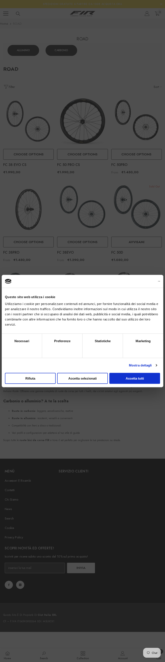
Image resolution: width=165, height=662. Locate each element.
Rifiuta (30, 378)
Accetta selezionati (82, 378)
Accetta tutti (135, 378)
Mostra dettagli (140, 365)
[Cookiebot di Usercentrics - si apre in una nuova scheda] (141, 281)
